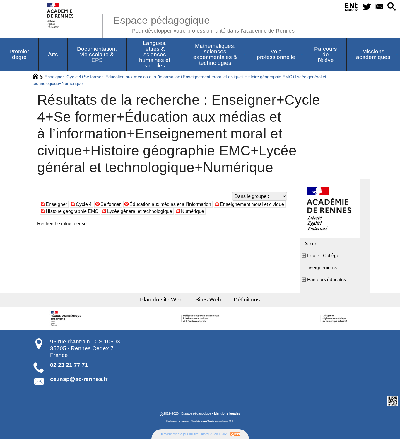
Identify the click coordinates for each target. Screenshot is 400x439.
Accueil (312, 243)
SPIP (231, 421)
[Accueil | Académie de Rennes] (67, 318)
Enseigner (56, 204)
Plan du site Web (161, 299)
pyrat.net (184, 421)
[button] (391, 7)
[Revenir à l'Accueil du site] (38, 77)
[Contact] (379, 7)
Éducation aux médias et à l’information (170, 204)
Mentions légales (227, 413)
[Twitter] (367, 7)
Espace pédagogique (204, 23)
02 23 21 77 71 (69, 365)
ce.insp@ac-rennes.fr (78, 379)
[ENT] (351, 8)
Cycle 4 (84, 204)
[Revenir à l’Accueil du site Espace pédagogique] (61, 15)
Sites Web (208, 299)
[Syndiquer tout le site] (235, 434)
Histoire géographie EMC (72, 211)
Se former (110, 204)
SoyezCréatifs (208, 421)
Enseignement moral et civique (252, 204)
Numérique (192, 211)
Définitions (247, 299)
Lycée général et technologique (139, 211)
